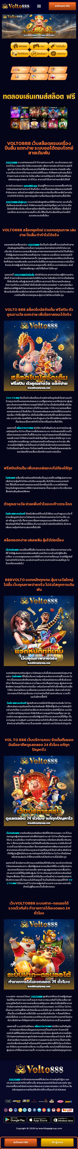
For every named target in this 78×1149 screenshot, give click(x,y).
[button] (39, 6)
